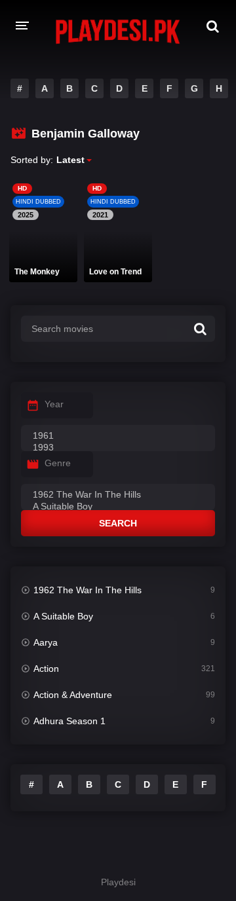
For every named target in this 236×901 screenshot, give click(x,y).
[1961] (118, 436)
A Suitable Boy (63, 616)
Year (54, 404)
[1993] (118, 448)
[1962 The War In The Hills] (118, 495)
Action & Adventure (72, 695)
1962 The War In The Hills (87, 590)
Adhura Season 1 (69, 721)
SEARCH (118, 523)
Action (46, 668)
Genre (58, 463)
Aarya (45, 642)
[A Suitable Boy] (118, 507)
